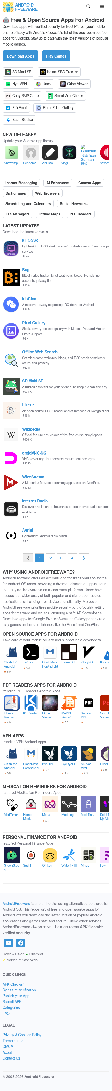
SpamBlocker (22, 119)
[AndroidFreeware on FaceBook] (20, 943)
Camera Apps (89, 182)
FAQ (6, 1013)
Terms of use (13, 1040)
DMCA (8, 1046)
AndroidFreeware (16, 903)
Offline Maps (49, 213)
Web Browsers (47, 193)
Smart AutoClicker (68, 95)
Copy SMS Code (25, 95)
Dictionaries (15, 193)
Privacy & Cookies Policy (22, 1034)
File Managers (17, 213)
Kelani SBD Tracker (62, 71)
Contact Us (11, 1058)
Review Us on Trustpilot (23, 953)
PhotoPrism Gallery (58, 107)
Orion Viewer (77, 83)
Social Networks (74, 203)
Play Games (56, 56)
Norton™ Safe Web (20, 959)
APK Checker (13, 984)
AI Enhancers (57, 182)
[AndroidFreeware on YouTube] (8, 943)
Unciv (46, 83)
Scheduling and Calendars (28, 203)
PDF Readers (81, 213)
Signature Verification (19, 989)
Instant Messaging (21, 182)
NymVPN (19, 83)
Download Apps (20, 56)
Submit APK (12, 1001)
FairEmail (19, 107)
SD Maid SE (21, 71)
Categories (11, 1007)
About (7, 1052)
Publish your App (16, 995)
